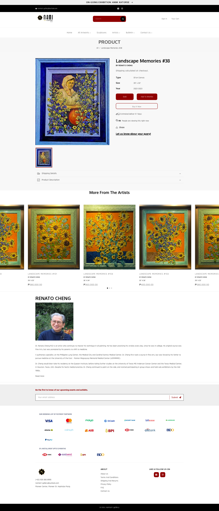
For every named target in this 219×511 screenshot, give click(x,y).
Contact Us (105, 491)
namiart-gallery (112, 507)
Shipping (120, 70)
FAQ (102, 487)
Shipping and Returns (109, 480)
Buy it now (136, 106)
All (97, 48)
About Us (104, 474)
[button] (175, 19)
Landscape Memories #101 (42, 274)
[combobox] (109, 19)
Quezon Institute (81, 363)
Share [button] (121, 127)
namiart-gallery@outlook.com (47, 483)
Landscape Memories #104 (98, 274)
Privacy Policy (106, 484)
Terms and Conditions (109, 477)
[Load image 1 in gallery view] (44, 157)
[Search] (122, 18)
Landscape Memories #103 (154, 274)
